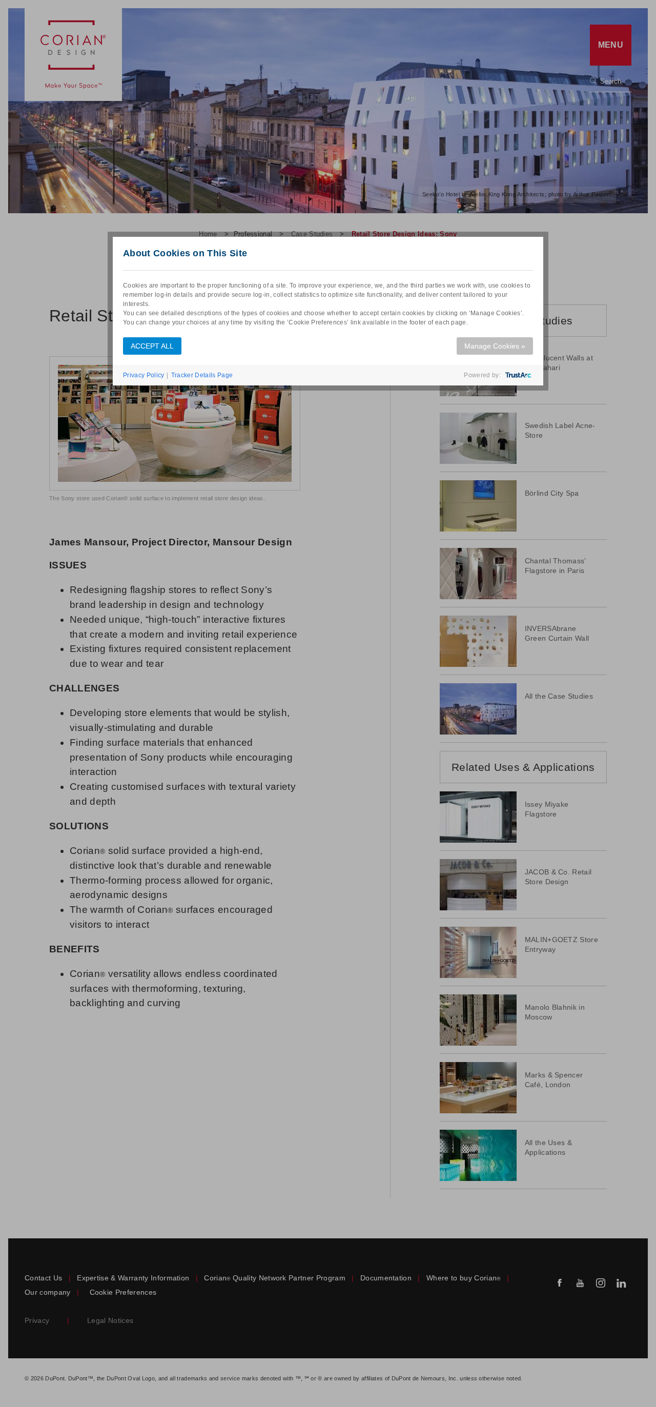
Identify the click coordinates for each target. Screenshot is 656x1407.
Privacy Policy (143, 375)
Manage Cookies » (494, 346)
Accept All (152, 346)
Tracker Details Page (202, 375)
